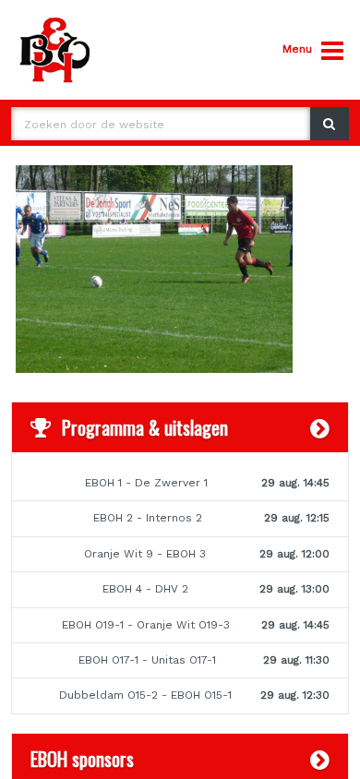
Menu (297, 48)
